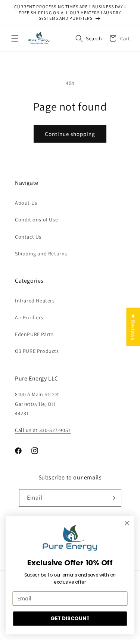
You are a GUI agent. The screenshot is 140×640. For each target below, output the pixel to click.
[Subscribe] (113, 498)
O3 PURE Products (37, 351)
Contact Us (28, 236)
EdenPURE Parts (34, 334)
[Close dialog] (127, 523)
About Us (26, 202)
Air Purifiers (29, 317)
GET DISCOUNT (70, 618)
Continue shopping (70, 133)
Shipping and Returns (41, 253)
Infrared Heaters (35, 300)
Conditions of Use (36, 219)
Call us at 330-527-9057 (43, 430)
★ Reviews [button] (133, 327)
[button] (15, 38)
